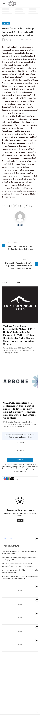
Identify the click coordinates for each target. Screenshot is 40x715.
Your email (20, 451)
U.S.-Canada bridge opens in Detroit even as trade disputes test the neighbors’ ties (20, 577)
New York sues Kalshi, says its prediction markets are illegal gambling (20, 558)
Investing (6, 23)
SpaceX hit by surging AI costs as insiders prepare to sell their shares (20, 552)
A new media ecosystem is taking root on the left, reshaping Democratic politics (20, 571)
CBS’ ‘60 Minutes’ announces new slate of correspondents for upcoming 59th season (17, 565)
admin (20, 225)
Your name (20, 443)
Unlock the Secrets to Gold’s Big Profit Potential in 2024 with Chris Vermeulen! (18, 266)
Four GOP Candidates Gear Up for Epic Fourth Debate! (20, 247)
